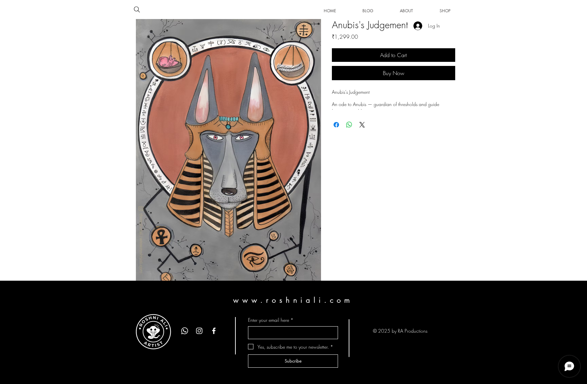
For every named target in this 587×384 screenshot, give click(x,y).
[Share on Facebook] (336, 125)
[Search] (136, 9)
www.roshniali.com (293, 300)
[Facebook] (214, 331)
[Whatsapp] (184, 331)
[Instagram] (199, 331)
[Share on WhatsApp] (349, 125)
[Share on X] (362, 125)
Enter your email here (271, 320)
